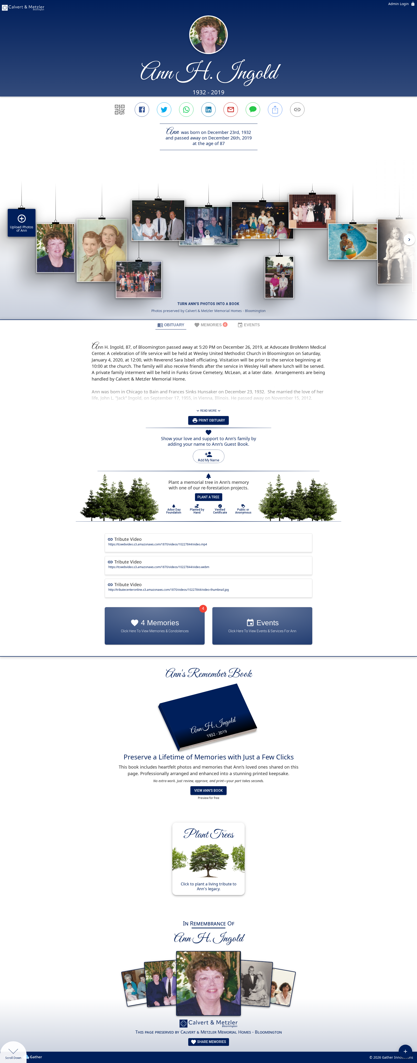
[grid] (208, 243)
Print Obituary (211, 420)
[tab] (170, 325)
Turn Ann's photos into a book (208, 304)
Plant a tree (208, 497)
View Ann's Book (208, 790)
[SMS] (253, 109)
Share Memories (211, 1042)
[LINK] (297, 109)
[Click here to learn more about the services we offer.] (208, 1024)
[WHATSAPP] (186, 109)
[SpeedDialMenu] (405, 1051)
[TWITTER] (164, 109)
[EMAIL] (230, 109)
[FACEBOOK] (142, 109)
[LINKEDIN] (208, 109)
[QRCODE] (119, 109)
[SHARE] (275, 109)
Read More (208, 410)
